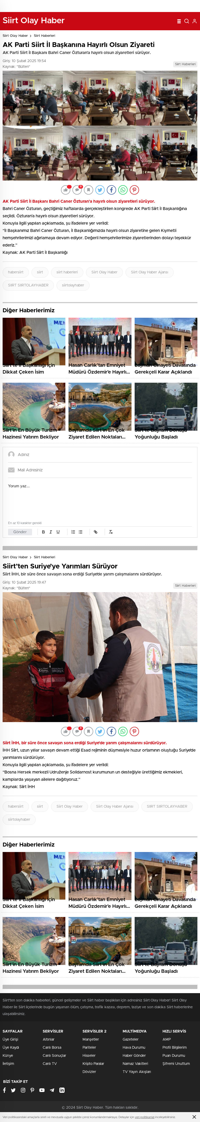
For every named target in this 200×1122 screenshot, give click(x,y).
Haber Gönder (134, 1056)
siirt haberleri (67, 272)
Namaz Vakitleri (135, 1064)
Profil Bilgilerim (174, 1047)
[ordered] (73, 532)
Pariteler (89, 1047)
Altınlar (48, 1039)
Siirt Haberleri (44, 36)
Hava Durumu (134, 1047)
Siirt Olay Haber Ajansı (149, 272)
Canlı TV (50, 1064)
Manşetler (91, 1039)
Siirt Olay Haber (15, 36)
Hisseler (89, 1056)
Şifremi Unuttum (176, 1064)
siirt (40, 272)
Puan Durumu (173, 1056)
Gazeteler (131, 1039)
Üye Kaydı (11, 1047)
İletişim (8, 1064)
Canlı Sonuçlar (54, 1056)
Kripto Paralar (93, 1064)
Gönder (20, 532)
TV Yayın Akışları (137, 1072)
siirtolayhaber (73, 285)
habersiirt (15, 272)
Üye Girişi (10, 1039)
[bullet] (80, 532)
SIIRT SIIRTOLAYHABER (28, 285)
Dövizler (89, 1072)
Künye (8, 1056)
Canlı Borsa (52, 1047)
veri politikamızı (144, 1117)
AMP (166, 1039)
